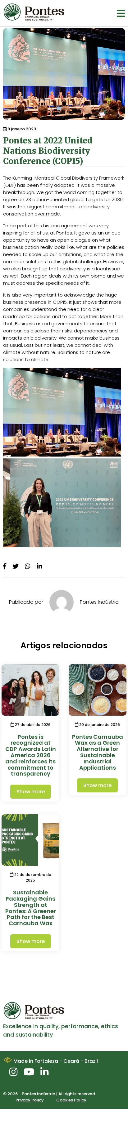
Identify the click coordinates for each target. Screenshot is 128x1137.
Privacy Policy (30, 1100)
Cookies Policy (71, 1100)
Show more (30, 791)
